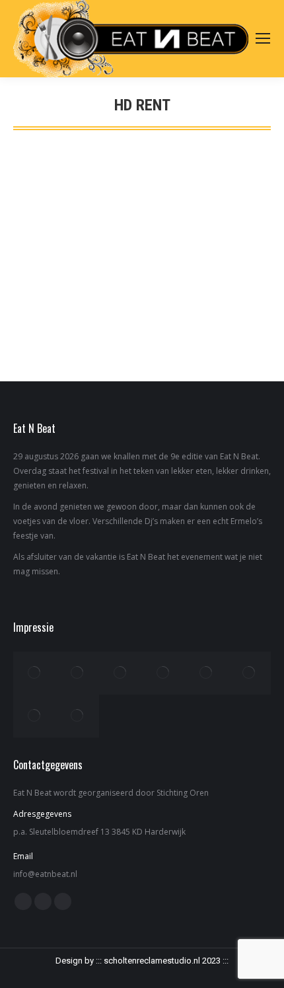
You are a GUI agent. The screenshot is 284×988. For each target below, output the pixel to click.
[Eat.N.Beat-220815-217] (34, 716)
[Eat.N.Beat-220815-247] (77, 673)
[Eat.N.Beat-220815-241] (163, 673)
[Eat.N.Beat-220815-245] (120, 673)
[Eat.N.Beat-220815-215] (77, 716)
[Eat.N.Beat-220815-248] (34, 673)
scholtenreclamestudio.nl (152, 961)
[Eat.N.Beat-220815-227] (249, 673)
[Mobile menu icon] (263, 38)
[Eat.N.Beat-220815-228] (206, 673)
